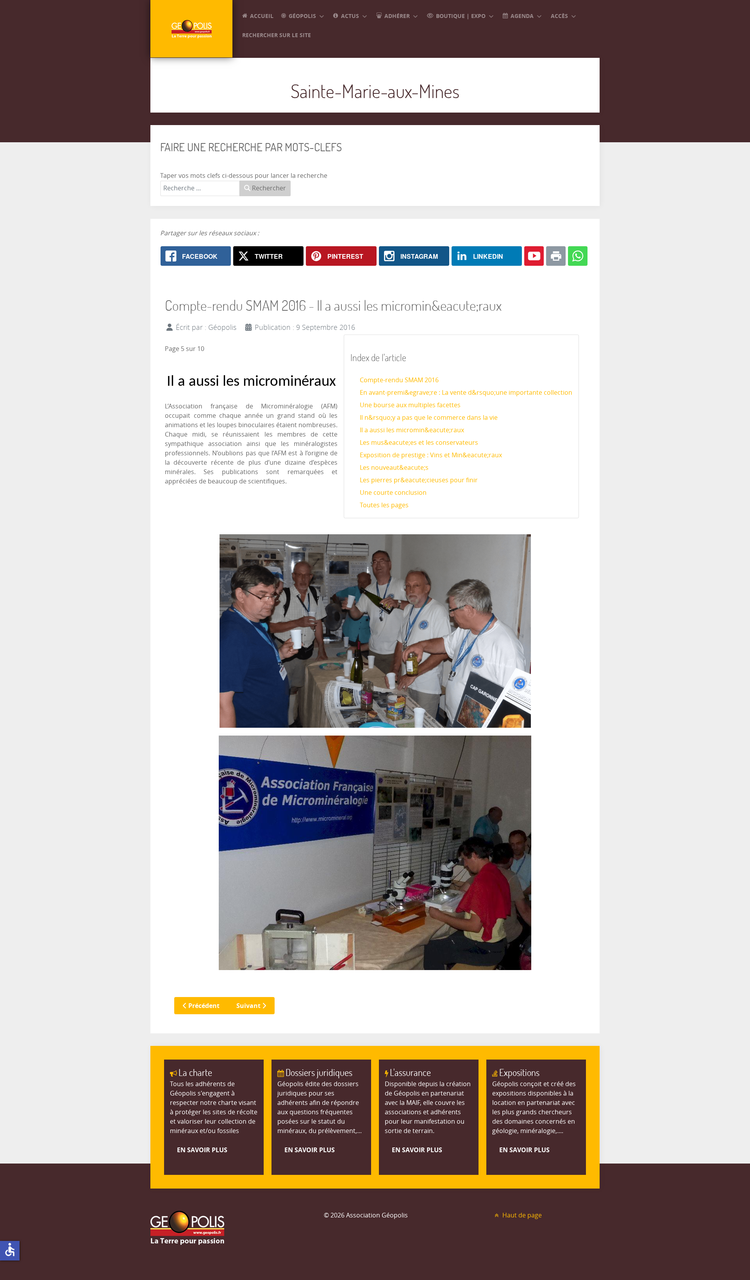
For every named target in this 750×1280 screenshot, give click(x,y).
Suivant (249, 1005)
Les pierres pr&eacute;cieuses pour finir (419, 480)
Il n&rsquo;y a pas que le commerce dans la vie (429, 417)
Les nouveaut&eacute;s (394, 467)
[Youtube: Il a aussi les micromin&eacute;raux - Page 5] (534, 256)
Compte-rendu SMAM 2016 (399, 380)
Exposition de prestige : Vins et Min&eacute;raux (431, 455)
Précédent (203, 1005)
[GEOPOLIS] (191, 28)
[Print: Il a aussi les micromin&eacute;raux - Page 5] (556, 256)
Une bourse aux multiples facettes (410, 405)
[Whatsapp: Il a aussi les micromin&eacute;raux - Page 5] (578, 256)
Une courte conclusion (393, 492)
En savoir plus (202, 1150)
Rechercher (268, 188)
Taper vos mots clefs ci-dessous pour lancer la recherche (243, 175)
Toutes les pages (384, 505)
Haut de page (521, 1215)
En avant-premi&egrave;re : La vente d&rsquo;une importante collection (466, 392)
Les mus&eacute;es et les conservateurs (419, 442)
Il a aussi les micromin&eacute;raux (412, 430)
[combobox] (200, 188)
